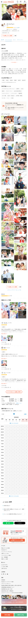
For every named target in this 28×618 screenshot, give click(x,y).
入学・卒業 (4, 95)
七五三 (22, 88)
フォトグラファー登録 (6, 555)
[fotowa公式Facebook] (7, 574)
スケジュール (20, 39)
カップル (3, 98)
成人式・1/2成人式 (11, 95)
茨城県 (15, 80)
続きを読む (3, 333)
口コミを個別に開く (5, 344)
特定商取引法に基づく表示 (6, 589)
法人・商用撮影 (4, 557)
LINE (9, 523)
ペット (8, 98)
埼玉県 (7, 80)
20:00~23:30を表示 (14, 496)
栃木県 (19, 80)
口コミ (14, 39)
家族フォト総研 (4, 559)
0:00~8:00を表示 (14, 423)
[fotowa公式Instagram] (1, 574)
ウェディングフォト (5, 93)
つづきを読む (13, 62)
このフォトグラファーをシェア (13, 289)
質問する (20, 614)
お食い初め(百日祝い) (18, 91)
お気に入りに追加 (8, 35)
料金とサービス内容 (5, 548)
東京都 (11, 80)
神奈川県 (23, 80)
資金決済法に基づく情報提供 (7, 590)
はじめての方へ (4, 564)
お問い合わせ (4, 568)
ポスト (20, 523)
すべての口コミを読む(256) (14, 391)
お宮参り (17, 88)
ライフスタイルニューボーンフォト (8, 88)
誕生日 (3, 91)
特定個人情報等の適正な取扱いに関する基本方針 (11, 585)
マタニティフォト (9, 91)
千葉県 (3, 80)
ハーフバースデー (14, 93)
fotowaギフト (4, 549)
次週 (25, 414)
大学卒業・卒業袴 (19, 95)
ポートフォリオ (8, 39)
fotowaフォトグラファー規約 (7, 581)
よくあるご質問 (4, 566)
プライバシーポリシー (6, 583)
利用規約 (3, 579)
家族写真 (20, 93)
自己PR (2, 39)
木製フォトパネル (5, 553)
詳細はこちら (19, 403)
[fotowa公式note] (3, 574)
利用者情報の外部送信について (7, 587)
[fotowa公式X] (5, 574)
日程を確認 (7, 614)
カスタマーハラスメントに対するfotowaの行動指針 (12, 592)
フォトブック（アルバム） (6, 551)
